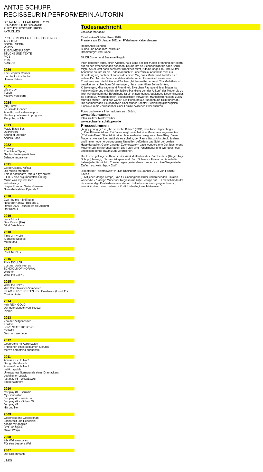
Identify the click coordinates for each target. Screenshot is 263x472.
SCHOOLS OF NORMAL (19, 268)
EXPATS (9, 330)
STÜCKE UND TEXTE (18, 53)
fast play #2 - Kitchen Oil (19, 401)
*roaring (9, 148)
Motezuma (10, 241)
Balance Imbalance (15, 157)
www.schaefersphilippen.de (101, 121)
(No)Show (10, 106)
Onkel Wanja (12, 430)
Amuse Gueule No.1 (16, 366)
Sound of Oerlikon (15, 134)
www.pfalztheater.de (95, 115)
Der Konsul (11, 208)
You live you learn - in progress (23, 115)
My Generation (13, 395)
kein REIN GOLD (14, 304)
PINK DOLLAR (13, 262)
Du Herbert (11, 131)
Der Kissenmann (14, 453)
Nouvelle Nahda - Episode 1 (21, 202)
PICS (7, 56)
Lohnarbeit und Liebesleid (19, 420)
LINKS (8, 460)
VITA (7, 59)
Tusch (8, 92)
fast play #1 (11, 404)
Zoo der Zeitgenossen (17, 321)
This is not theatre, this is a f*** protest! (28, 173)
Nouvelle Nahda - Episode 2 (21, 189)
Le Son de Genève (15, 109)
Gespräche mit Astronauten (21, 343)
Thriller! (8, 324)
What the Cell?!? (14, 274)
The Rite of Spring (15, 151)
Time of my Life (13, 235)
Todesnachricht (13, 381)
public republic (13, 369)
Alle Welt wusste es (16, 440)
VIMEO (8, 47)
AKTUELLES (12, 31)
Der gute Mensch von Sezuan (22, 307)
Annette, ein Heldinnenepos (21, 112)
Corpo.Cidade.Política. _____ (22, 167)
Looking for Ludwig (15, 375)
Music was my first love (18, 180)
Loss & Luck (12, 219)
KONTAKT (10, 62)
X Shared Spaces (15, 238)
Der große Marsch (15, 363)
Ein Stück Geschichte (17, 76)
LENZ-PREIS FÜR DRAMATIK (23, 25)
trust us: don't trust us (17, 265)
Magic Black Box (14, 128)
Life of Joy (10, 89)
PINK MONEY (12, 252)
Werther (9, 271)
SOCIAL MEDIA (14, 44)
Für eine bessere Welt (17, 443)
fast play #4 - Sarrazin (17, 392)
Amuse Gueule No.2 (16, 360)
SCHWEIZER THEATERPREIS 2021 (26, 22)
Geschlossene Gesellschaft (21, 417)
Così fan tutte (12, 294)
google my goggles (15, 423)
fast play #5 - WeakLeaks (20, 378)
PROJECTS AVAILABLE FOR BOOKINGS (30, 38)
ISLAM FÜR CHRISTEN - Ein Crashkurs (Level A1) (36, 291)
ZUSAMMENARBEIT (17, 50)
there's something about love (22, 349)
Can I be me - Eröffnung (19, 199)
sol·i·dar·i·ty (11, 183)
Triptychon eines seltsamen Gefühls (26, 346)
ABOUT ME (11, 41)
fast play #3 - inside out (18, 398)
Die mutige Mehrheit (16, 170)
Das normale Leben (16, 333)
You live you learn (15, 95)
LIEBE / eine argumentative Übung (25, 177)
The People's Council (17, 73)
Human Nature (13, 79)
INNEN (8, 310)
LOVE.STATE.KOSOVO (19, 327)
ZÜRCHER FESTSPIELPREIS (23, 28)
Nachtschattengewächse (19, 154)
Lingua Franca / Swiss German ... (25, 186)
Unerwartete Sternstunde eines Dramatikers (31, 372)
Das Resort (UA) (14, 222)
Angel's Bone (12, 137)
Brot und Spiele (13, 427)
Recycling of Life (14, 118)
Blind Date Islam (14, 225)
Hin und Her (11, 407)
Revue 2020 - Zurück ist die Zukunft (26, 205)
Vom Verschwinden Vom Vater (22, 288)
